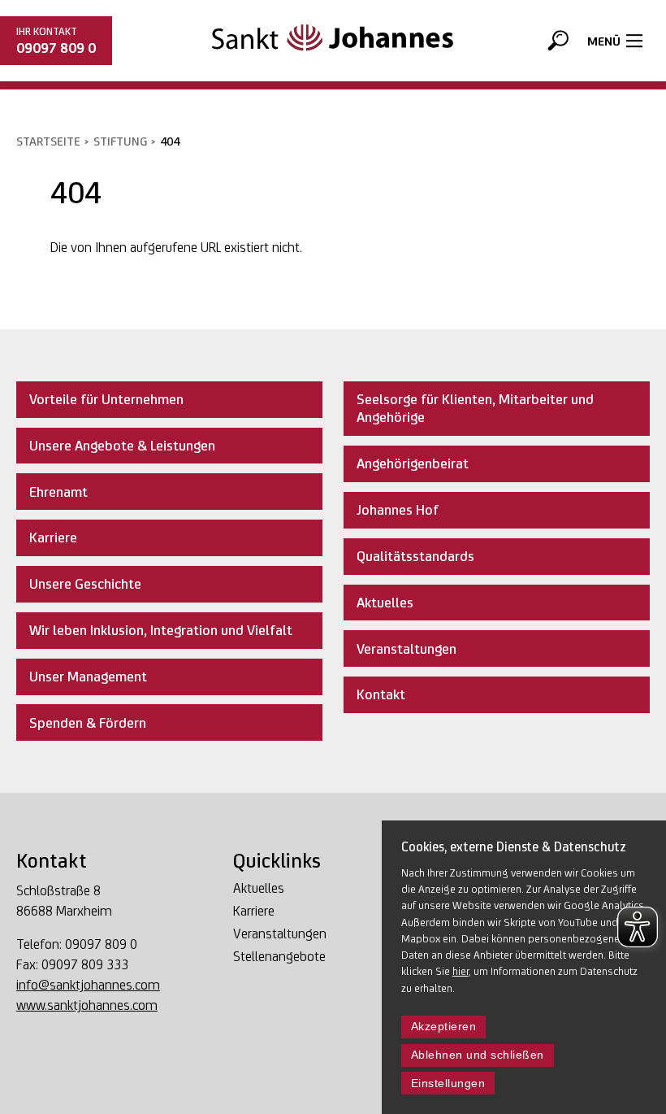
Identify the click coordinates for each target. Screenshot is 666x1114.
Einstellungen (448, 1083)
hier (460, 970)
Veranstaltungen (280, 933)
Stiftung (120, 141)
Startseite (48, 141)
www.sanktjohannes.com (87, 1005)
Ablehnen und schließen (477, 1055)
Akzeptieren (444, 1026)
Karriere (254, 910)
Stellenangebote (279, 956)
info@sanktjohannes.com (88, 985)
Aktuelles (258, 888)
